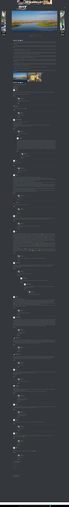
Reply (19, 103)
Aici (33, 70)
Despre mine (49, 7)
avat (15, 84)
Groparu (17, 202)
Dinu (16, 369)
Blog (41, 7)
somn (24, 84)
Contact (52, 7)
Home (38, 7)
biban (17, 84)
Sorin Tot (21, 98)
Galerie (46, 7)
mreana (20, 84)
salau (22, 84)
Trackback (14, 86)
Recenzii (43, 7)
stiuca (25, 84)
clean (18, 84)
